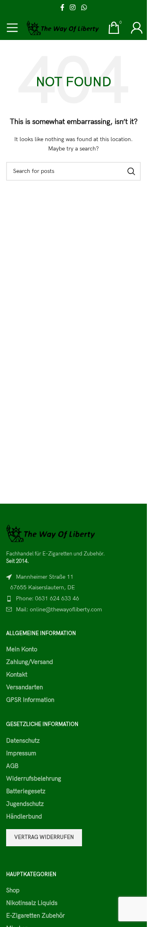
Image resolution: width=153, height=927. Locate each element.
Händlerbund (24, 816)
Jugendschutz (25, 804)
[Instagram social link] (72, 7)
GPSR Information (30, 700)
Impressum (21, 753)
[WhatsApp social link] (83, 7)
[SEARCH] (131, 171)
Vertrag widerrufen (44, 837)
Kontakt (16, 674)
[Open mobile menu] (12, 28)
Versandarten (24, 687)
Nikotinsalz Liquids (32, 903)
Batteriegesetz (25, 791)
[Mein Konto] (136, 28)
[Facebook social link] (62, 7)
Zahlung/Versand (29, 662)
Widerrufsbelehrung (33, 778)
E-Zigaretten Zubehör (35, 915)
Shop (13, 890)
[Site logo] (63, 27)
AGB (12, 766)
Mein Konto (21, 649)
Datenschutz (23, 740)
